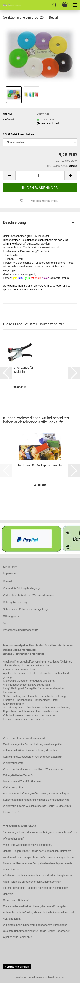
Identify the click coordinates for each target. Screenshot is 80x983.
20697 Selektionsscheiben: (19, 134)
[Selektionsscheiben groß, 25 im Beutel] (40, 54)
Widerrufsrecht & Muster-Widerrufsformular (28, 595)
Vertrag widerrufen (17, 966)
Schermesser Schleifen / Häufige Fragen (26, 609)
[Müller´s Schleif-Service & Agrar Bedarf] (10, 5)
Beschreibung (14, 222)
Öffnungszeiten (12, 616)
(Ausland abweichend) (48, 123)
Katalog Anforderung (15, 602)
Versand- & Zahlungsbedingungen (22, 588)
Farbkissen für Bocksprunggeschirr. (40, 465)
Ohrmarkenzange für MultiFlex (20, 369)
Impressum (9, 573)
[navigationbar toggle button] (75, 5)
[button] (9, 175)
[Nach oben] (69, 977)
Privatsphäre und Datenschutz (20, 629)
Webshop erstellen (27, 977)
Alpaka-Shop (26, 645)
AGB (5, 622)
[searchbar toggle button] (54, 5)
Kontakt (7, 581)
